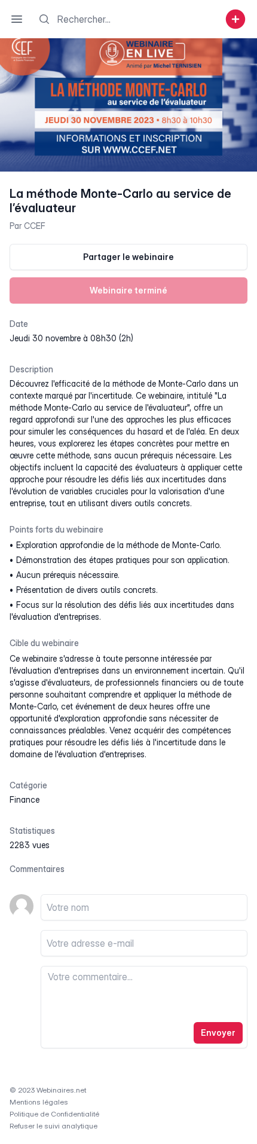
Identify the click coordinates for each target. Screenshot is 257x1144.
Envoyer (218, 1032)
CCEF (34, 226)
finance (24, 799)
